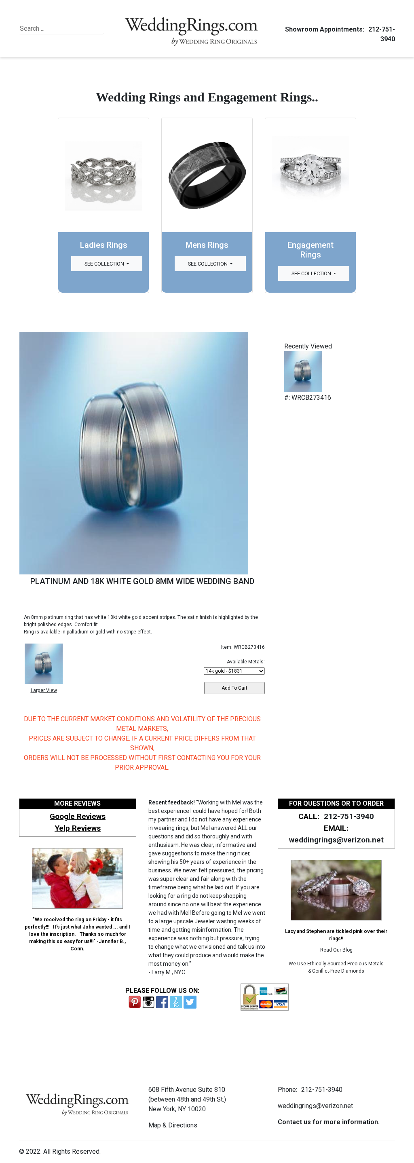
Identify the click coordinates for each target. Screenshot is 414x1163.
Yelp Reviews (78, 828)
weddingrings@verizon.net (336, 839)
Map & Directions (172, 1125)
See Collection (104, 264)
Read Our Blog (336, 950)
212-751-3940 (349, 816)
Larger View (44, 690)
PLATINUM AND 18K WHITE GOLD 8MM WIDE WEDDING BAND (142, 581)
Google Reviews (78, 816)
